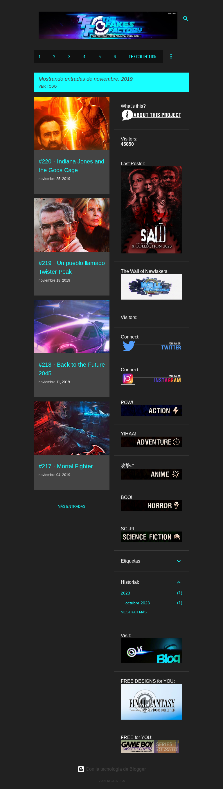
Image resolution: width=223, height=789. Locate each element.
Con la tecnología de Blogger (115, 769)
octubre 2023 (137, 603)
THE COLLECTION (143, 56)
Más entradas (71, 507)
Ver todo (48, 86)
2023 (125, 593)
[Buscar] (185, 19)
